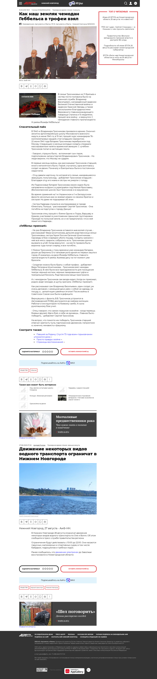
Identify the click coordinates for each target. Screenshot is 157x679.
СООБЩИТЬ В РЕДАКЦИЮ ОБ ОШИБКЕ (93, 637)
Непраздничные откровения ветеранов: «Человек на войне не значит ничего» (81, 398)
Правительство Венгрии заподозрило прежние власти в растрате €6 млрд (118, 38)
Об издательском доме (44, 634)
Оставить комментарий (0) (78, 351)
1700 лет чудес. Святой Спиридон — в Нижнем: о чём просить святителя (118, 28)
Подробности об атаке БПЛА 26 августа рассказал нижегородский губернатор (118, 48)
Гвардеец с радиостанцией (78, 388)
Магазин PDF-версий (85, 634)
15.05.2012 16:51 (24, 10)
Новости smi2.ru (27, 438)
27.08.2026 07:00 (25, 445)
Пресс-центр (60, 634)
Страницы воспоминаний (50, 342)
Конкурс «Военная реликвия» (41, 396)
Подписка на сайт (42, 637)
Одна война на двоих (38, 404)
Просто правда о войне (48, 339)
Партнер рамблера (56, 670)
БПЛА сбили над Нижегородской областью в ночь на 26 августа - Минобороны (118, 57)
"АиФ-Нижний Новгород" (29, 516)
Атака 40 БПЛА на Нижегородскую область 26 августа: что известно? (118, 18)
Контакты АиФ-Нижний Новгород (64, 637)
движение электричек (66, 552)
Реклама (71, 634)
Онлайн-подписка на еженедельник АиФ (112, 634)
